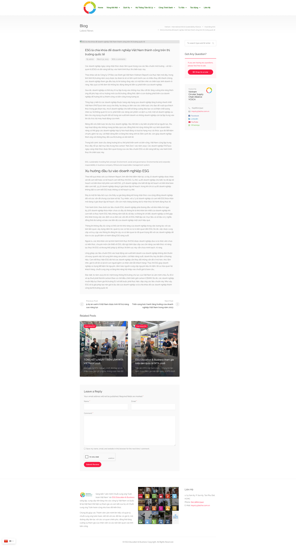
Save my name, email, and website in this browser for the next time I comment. (118, 449)
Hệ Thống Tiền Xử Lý (144, 7)
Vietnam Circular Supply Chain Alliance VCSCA (195, 96)
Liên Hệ (207, 7)
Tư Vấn (181, 7)
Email (134, 401)
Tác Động (194, 7)
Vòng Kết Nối (112, 7)
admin (91, 59)
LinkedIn (194, 119)
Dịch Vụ (126, 7)
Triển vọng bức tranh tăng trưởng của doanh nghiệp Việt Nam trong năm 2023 (152, 304)
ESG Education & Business (123, 497)
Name (87, 401)
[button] (113, 7)
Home (100, 7)
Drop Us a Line (201, 72)
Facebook (195, 116)
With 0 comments (118, 59)
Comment (88, 413)
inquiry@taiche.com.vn (200, 111)
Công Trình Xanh (166, 7)
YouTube (194, 122)
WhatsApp (195, 125)
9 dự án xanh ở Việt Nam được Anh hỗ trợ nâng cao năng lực (107, 304)
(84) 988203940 (197, 502)
